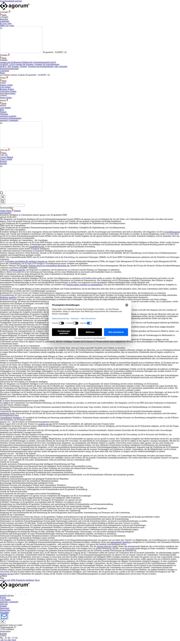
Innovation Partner (7, 93)
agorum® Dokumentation (10, 118)
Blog (2, 110)
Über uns (4, 604)
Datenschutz (5, 610)
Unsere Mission (6, 157)
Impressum (4, 608)
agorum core (5, 580)
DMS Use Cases (7, 25)
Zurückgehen (5, 213)
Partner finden (6, 97)
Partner (3, 597)
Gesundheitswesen (36, 246)
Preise (2, 73)
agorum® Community (9, 120)
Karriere (3, 161)
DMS (5, 403)
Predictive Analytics (8, 297)
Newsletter (4, 612)
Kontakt (3, 163)
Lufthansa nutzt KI (17, 270)
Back (4, 15)
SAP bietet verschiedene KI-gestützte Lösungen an (26, 261)
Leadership (4, 21)
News (37, 580)
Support (17, 211)
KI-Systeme (130, 548)
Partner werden (6, 85)
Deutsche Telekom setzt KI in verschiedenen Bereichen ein (44, 265)
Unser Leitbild (6, 159)
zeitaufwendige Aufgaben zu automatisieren (84, 284)
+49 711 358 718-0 (8, 640)
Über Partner (5, 87)
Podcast (3, 112)
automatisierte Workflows (120, 542)
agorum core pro (45, 424)
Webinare (4, 114)
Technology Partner (8, 91)
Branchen (4, 19)
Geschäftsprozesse (172, 232)
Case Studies (5, 107)
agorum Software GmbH (107, 546)
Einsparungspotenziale (9, 68)
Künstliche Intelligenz (25, 580)
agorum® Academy (8, 116)
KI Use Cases (5, 23)
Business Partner (7, 89)
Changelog (4, 71)
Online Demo (6, 211)
